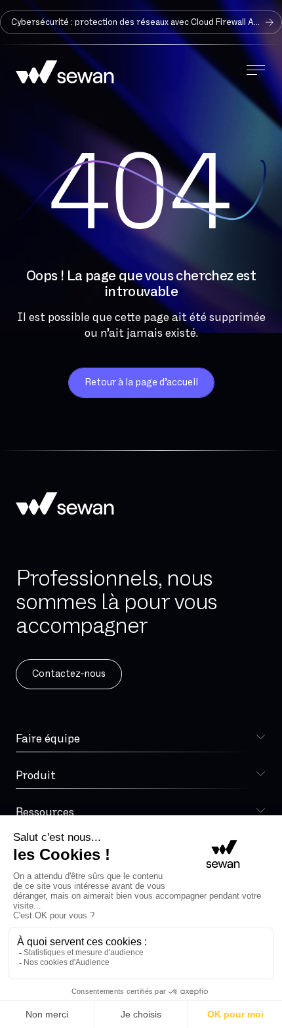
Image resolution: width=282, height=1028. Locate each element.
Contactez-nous (69, 674)
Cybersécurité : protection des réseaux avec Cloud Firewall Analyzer (146, 22)
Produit (36, 775)
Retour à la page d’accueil (141, 382)
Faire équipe (48, 738)
